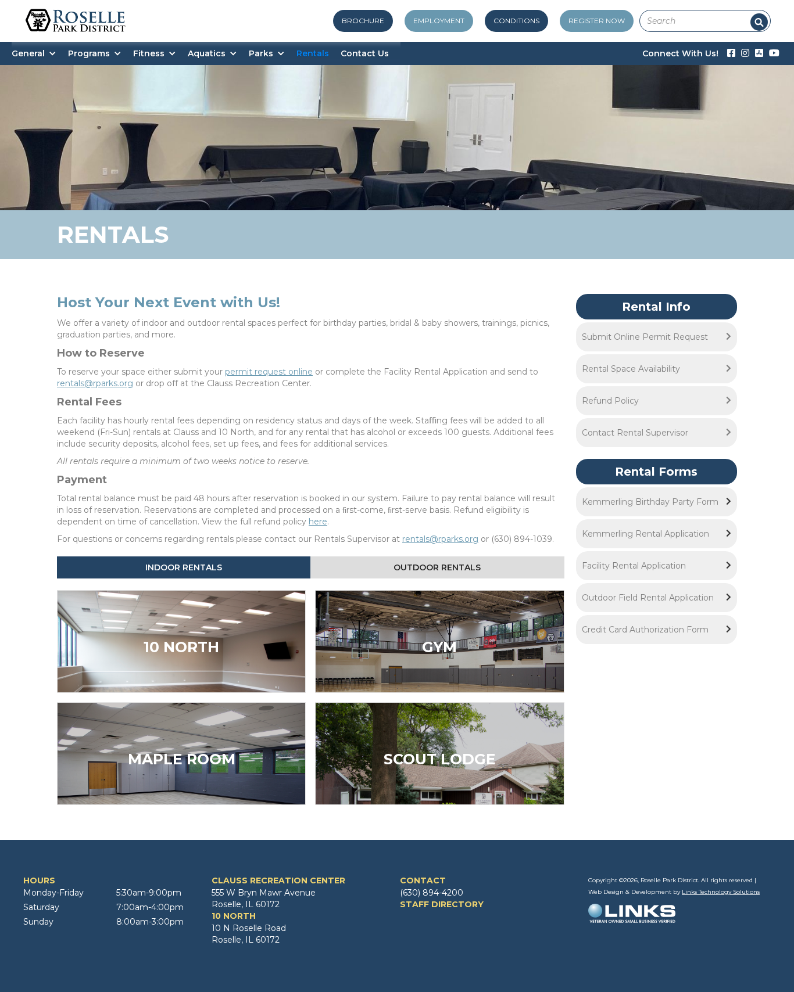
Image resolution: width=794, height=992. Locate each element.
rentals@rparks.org (95, 383)
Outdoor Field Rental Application (648, 597)
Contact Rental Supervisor (635, 432)
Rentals (312, 53)
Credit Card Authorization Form (645, 629)
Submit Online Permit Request (645, 337)
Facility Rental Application (634, 565)
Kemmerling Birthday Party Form (650, 502)
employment (438, 20)
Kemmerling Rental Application (645, 534)
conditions (516, 20)
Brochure (363, 20)
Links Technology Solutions (721, 892)
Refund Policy (610, 401)
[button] (40, 53)
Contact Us (365, 53)
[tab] (183, 567)
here (318, 521)
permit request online (269, 371)
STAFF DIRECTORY (442, 904)
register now (596, 20)
